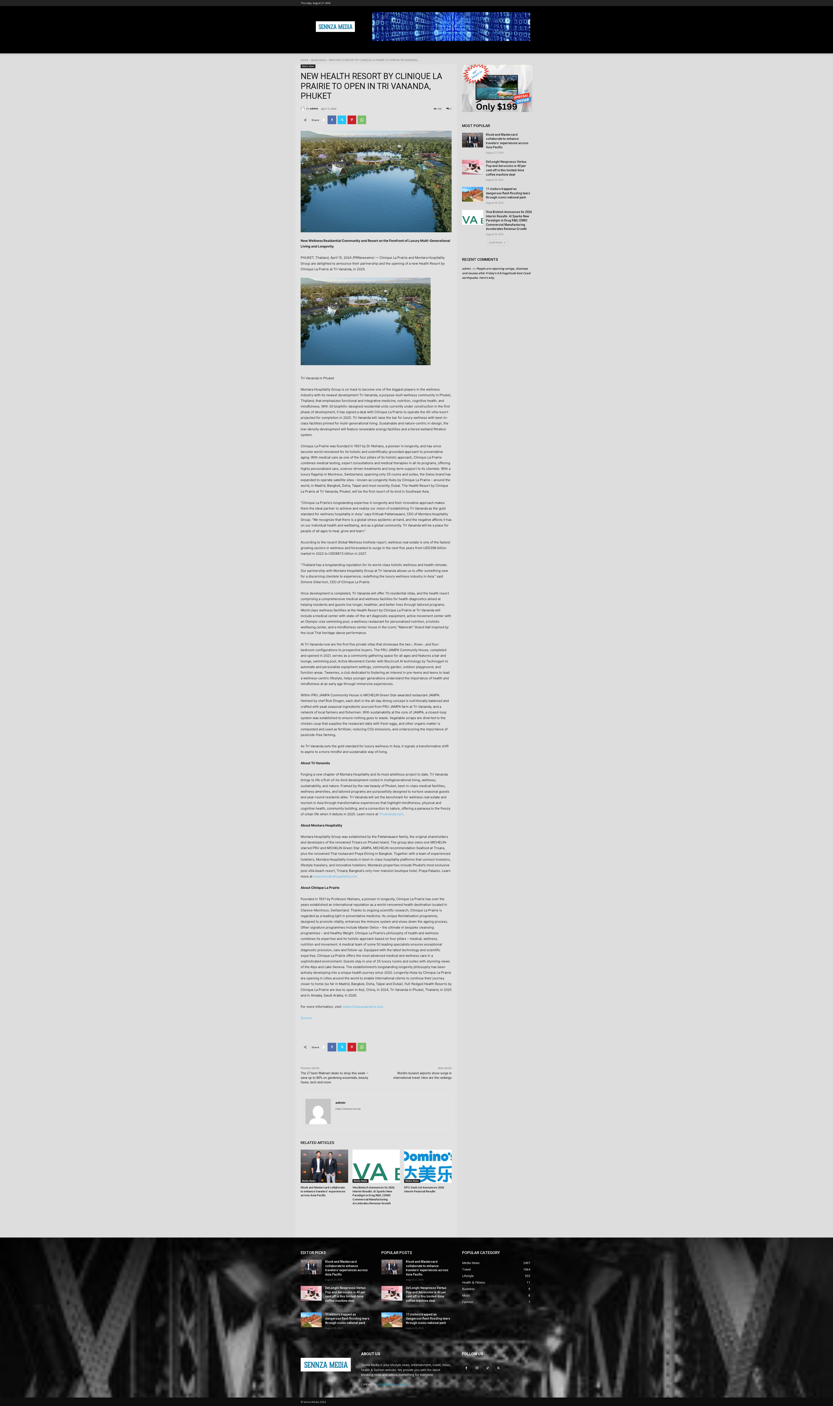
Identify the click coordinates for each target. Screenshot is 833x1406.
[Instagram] (477, 1368)
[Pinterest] (352, 120)
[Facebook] (332, 120)
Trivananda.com (391, 814)
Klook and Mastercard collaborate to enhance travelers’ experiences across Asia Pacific (323, 1191)
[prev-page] (303, 1214)
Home (304, 60)
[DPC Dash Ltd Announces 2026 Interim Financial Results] (428, 1166)
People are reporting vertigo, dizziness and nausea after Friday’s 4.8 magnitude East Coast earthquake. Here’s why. (496, 273)
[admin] (303, 108)
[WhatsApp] (361, 120)
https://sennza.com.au (348, 1108)
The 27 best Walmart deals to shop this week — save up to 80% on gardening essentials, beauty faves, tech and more (335, 1077)
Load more (496, 242)
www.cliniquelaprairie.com (363, 1007)
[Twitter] (342, 120)
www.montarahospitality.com (335, 876)
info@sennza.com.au (392, 1384)
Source (306, 1018)
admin (314, 108)
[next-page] (310, 1214)
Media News (318, 60)
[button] (527, 48)
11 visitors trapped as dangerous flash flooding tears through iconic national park (508, 193)
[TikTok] (487, 1368)
